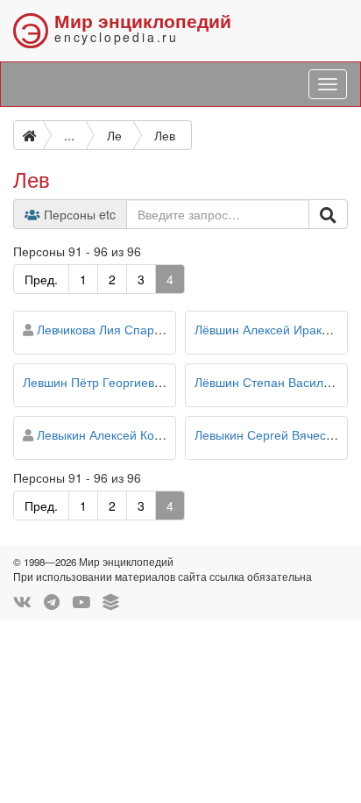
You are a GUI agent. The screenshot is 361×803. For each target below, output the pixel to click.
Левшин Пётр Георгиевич (95, 382)
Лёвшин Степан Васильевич (275, 382)
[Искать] (328, 214)
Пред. (41, 279)
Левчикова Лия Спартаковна (118, 329)
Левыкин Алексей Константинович (134, 434)
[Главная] (28, 135)
